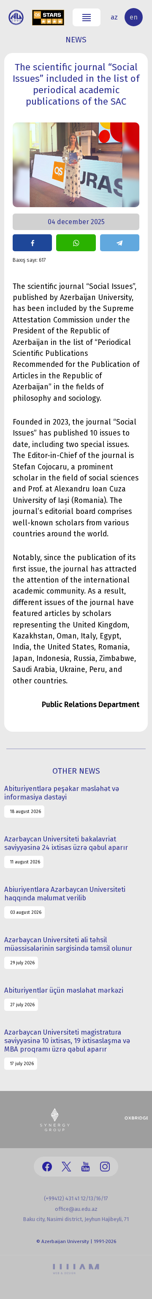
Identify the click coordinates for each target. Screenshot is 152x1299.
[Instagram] (105, 1166)
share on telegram (119, 242)
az (114, 17)
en (134, 17)
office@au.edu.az (76, 1209)
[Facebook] (47, 1166)
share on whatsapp (75, 242)
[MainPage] (16, 17)
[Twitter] (66, 1166)
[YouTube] (85, 1166)
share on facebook (32, 242)
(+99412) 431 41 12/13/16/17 (76, 1198)
